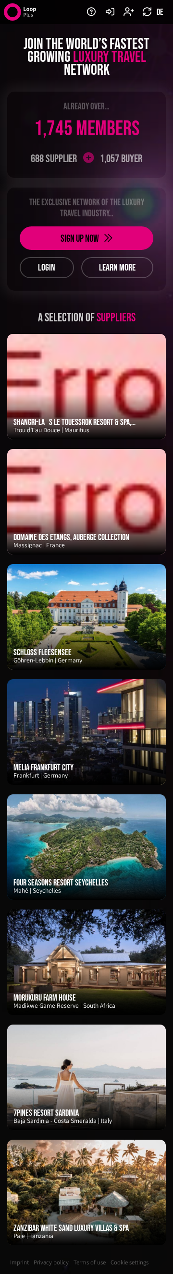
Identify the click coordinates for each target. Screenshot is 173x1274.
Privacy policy (51, 1262)
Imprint (19, 1262)
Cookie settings (129, 1262)
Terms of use (90, 1262)
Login (46, 267)
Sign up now (80, 239)
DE (159, 12)
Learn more (117, 267)
